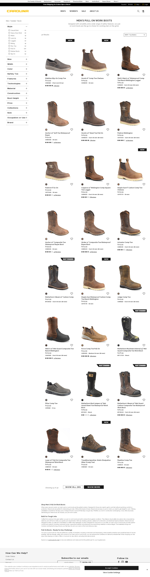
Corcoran (58, 1)
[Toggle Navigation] (67, 11)
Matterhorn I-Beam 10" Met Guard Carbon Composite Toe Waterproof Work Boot (131, 405)
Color (10, 69)
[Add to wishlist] (71, 75)
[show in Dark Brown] (118, 75)
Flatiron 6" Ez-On (51, 188)
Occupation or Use (16, 118)
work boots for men (53, 540)
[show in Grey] (46, 400)
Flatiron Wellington (125, 133)
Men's (63, 11)
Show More (96, 487)
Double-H (67, 1)
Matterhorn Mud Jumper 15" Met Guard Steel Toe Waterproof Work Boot (94, 405)
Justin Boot (95, 1)
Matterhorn (47, 1)
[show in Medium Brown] (82, 345)
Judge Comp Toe (124, 297)
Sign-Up (86, 562)
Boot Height (13, 98)
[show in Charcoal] (46, 75)
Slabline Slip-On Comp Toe (55, 78)
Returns (8, 563)
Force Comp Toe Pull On (90, 349)
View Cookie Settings (111, 572)
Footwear (13, 20)
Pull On (19, 20)
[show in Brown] (82, 75)
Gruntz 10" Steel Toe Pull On (92, 133)
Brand (10, 122)
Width (10, 64)
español (123, 4)
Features (11, 79)
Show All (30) (74, 487)
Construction (13, 93)
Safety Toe (12, 74)
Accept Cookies (111, 568)
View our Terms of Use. (16, 571)
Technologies (13, 83)
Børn (87, 1)
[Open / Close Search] (138, 11)
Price (9, 103)
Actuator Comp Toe (125, 242)
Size (9, 59)
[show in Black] (118, 345)
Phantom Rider (78, 1)
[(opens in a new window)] (118, 562)
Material (11, 88)
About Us (94, 11)
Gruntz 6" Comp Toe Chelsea (92, 78)
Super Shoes (106, 1)
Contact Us (10, 559)
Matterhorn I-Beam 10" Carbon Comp (59, 297)
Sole (9, 113)
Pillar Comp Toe (51, 403)
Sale (84, 11)
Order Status (10, 556)
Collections (12, 108)
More (115, 1)
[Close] (147, 570)
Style (9, 26)
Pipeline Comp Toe (124, 460)
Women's (74, 11)
